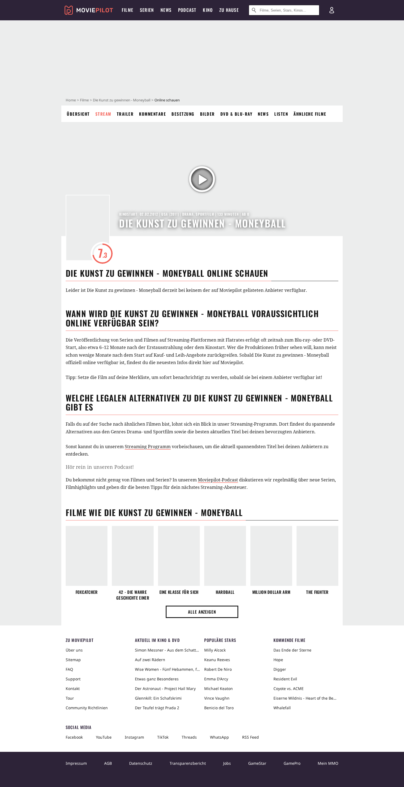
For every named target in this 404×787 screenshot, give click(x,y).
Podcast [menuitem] (187, 10)
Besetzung (183, 114)
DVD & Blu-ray (236, 114)
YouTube (104, 737)
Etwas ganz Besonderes (157, 678)
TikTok (162, 737)
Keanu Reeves (217, 659)
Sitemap (73, 659)
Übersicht (78, 114)
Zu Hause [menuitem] (229, 10)
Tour (70, 698)
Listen (281, 114)
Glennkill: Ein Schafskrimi (158, 698)
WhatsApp (219, 737)
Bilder (207, 114)
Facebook (74, 737)
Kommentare (152, 114)
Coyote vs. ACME (288, 688)
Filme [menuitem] (127, 10)
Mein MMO (328, 763)
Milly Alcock (215, 650)
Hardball (225, 592)
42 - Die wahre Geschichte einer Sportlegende (132, 595)
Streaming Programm (148, 447)
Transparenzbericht (188, 763)
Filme (84, 100)
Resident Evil (285, 678)
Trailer (125, 114)
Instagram (134, 737)
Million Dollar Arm (271, 592)
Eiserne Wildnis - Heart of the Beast (305, 698)
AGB (108, 763)
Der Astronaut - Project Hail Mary (165, 688)
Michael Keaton (218, 688)
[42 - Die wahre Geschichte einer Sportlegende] (133, 556)
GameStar (257, 763)
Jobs (227, 763)
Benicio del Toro (219, 707)
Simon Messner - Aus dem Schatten (167, 650)
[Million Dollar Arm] (271, 556)
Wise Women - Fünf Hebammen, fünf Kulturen (167, 669)
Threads (189, 737)
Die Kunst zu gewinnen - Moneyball (121, 100)
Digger (279, 669)
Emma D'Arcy (216, 678)
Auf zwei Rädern (150, 659)
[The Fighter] (317, 556)
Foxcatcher (87, 592)
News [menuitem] (166, 10)
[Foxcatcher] (86, 556)
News (263, 114)
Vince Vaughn (216, 698)
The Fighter (317, 592)
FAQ (69, 669)
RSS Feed (250, 737)
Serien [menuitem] (147, 10)
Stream (103, 114)
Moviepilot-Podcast (218, 480)
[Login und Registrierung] (332, 10)
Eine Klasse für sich (179, 592)
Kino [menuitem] (208, 10)
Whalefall (282, 707)
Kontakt (73, 688)
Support (73, 678)
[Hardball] (225, 556)
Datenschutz (140, 763)
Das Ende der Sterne (292, 650)
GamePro (292, 763)
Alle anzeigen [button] (202, 612)
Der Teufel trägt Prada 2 (157, 707)
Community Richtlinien (87, 707)
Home (71, 100)
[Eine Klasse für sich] (179, 556)
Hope (278, 659)
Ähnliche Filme (310, 114)
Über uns (74, 650)
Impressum (76, 763)
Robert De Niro (218, 669)
